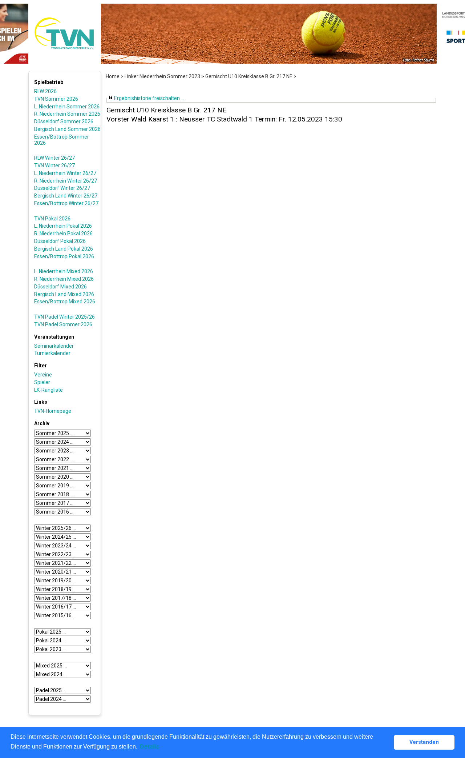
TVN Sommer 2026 (56, 99)
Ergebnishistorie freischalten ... (149, 98)
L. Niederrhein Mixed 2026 (63, 271)
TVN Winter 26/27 (54, 165)
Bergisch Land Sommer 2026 (67, 129)
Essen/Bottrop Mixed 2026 (64, 301)
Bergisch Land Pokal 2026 (63, 249)
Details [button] (149, 746)
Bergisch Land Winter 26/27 (65, 196)
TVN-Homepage (52, 411)
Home (113, 76)
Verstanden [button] (424, 742)
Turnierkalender (52, 353)
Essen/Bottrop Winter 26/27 (66, 203)
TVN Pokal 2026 (52, 219)
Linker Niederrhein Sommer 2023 (162, 76)
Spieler (42, 382)
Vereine (43, 375)
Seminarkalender (54, 346)
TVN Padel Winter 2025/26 (64, 317)
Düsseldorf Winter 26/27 (62, 188)
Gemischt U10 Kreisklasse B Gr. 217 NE (248, 76)
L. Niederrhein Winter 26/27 (65, 173)
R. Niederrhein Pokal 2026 (63, 233)
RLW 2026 (45, 91)
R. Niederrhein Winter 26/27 (65, 181)
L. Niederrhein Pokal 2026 (63, 226)
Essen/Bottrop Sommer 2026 (61, 140)
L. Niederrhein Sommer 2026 (67, 106)
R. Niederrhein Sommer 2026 (67, 114)
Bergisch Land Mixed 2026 (64, 294)
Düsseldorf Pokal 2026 (60, 241)
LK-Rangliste (48, 390)
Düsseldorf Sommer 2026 (63, 121)
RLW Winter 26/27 (54, 158)
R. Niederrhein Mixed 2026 (64, 279)
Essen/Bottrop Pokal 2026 (64, 256)
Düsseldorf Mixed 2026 (60, 287)
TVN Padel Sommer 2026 (63, 324)
